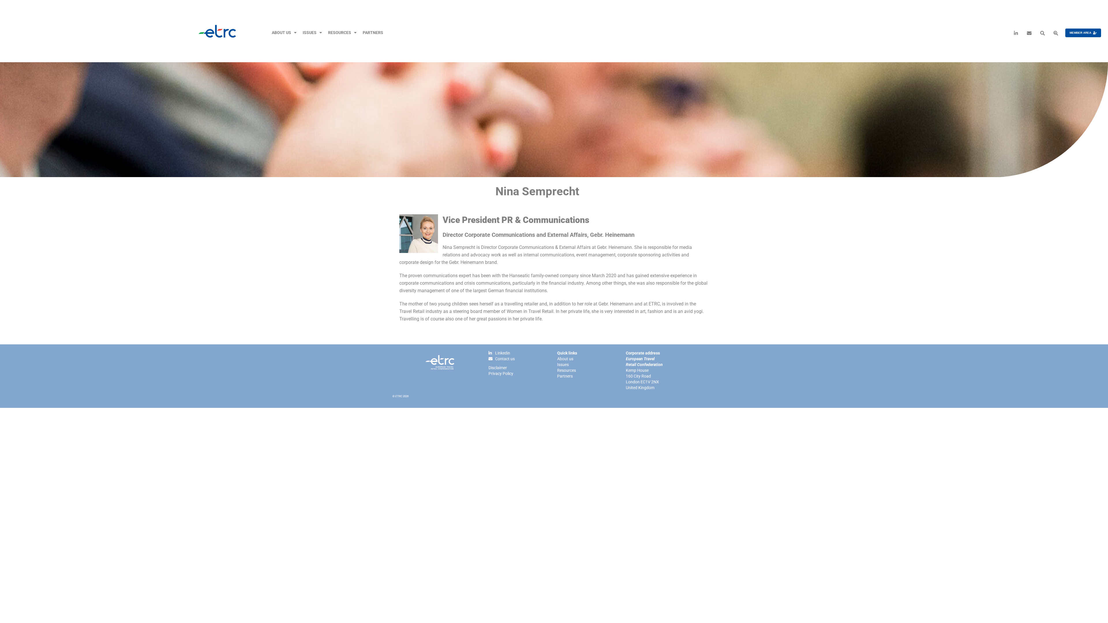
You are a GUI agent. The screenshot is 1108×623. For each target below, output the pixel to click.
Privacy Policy (501, 373)
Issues (310, 33)
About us (565, 358)
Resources (339, 33)
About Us (281, 33)
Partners (373, 33)
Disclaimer (498, 367)
